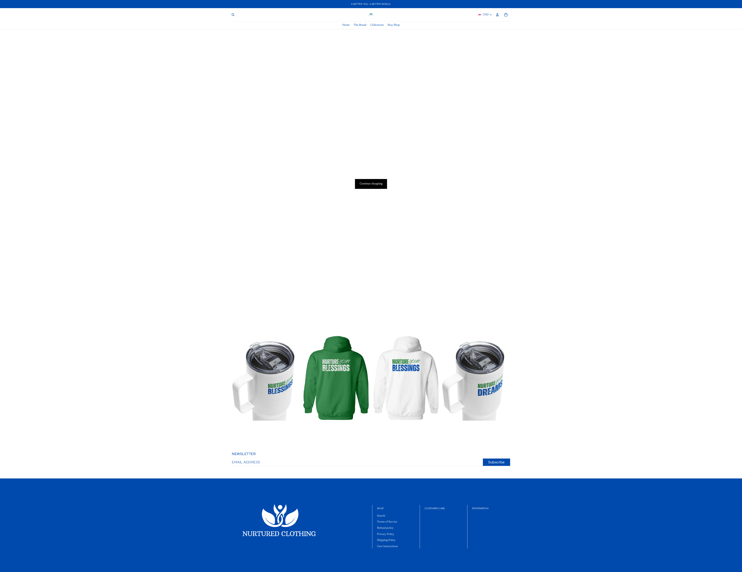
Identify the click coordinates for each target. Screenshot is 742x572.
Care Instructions (387, 546)
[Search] (233, 14)
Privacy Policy (385, 534)
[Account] (497, 14)
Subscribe (496, 462)
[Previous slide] (307, 378)
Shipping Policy (386, 540)
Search (381, 516)
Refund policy (385, 528)
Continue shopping (371, 183)
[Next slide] (364, 378)
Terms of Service (387, 522)
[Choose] (294, 414)
